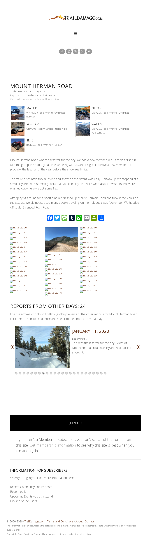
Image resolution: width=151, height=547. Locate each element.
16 (74, 373)
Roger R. (32, 124)
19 (85, 373)
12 (58, 373)
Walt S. (97, 124)
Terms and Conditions (60, 521)
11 (54, 373)
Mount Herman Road (41, 86)
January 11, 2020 (90, 331)
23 (101, 373)
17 (78, 373)
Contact (89, 521)
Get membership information (53, 445)
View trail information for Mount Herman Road (35, 99)
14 (66, 373)
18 (81, 373)
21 (93, 373)
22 (97, 373)
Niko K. (97, 108)
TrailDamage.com (75, 17)
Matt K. (31, 108)
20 (89, 373)
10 (51, 373)
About (79, 521)
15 (70, 373)
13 (62, 373)
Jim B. (30, 140)
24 (105, 373)
